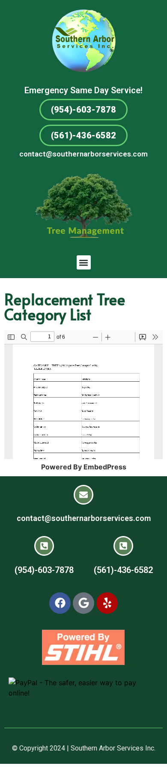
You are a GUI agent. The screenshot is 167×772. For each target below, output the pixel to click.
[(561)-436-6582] (123, 546)
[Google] (83, 603)
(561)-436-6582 (123, 570)
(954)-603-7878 (44, 570)
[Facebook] (60, 603)
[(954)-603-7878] (44, 546)
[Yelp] (107, 603)
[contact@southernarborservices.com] (83, 495)
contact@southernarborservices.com (83, 154)
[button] (84, 262)
